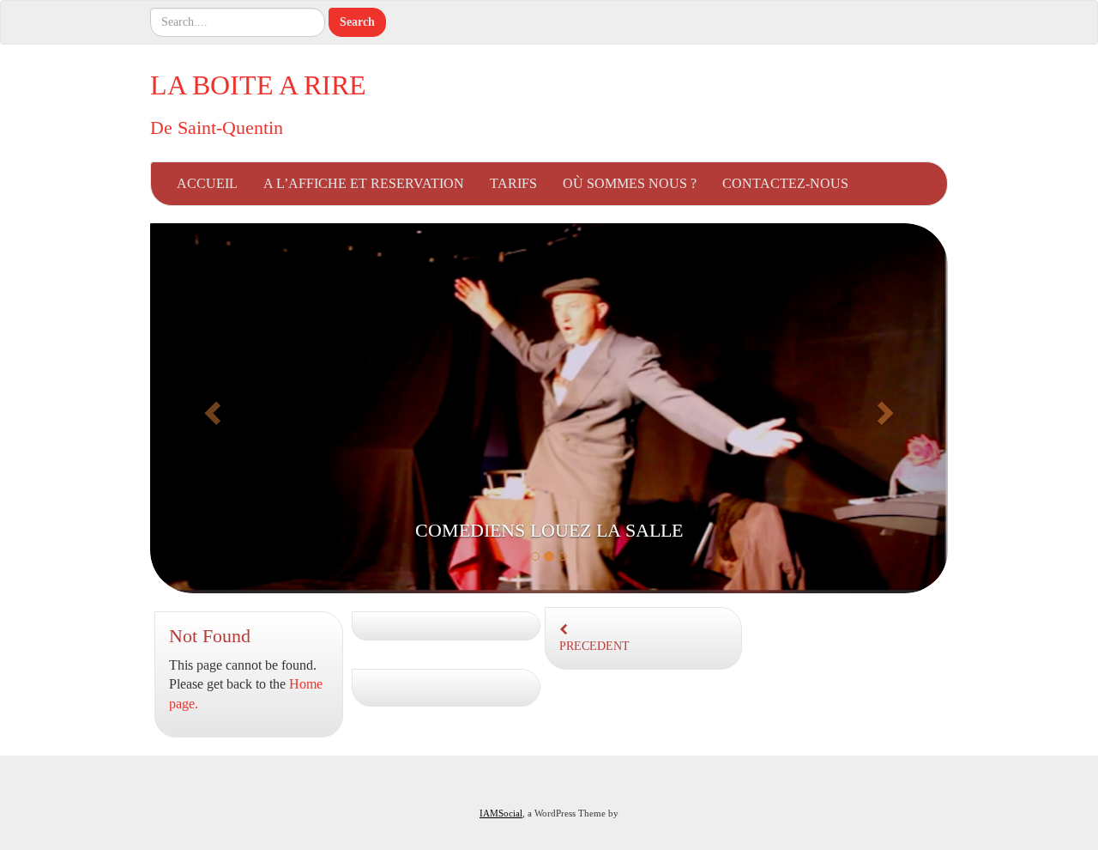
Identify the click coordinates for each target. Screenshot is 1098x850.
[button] (210, 408)
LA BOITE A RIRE (258, 85)
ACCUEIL (207, 183)
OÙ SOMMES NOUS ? (630, 183)
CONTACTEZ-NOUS (785, 183)
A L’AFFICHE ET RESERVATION (363, 183)
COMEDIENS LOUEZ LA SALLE (549, 530)
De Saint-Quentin (216, 127)
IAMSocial (501, 813)
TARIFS (513, 183)
